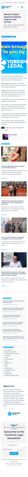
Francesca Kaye (6, 304)
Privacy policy (11, 463)
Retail (6, 130)
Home (5, 25)
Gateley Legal (4, 83)
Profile (6, 366)
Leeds (14, 127)
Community (7, 355)
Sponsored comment (9, 370)
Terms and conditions (11, 465)
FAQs (7, 463)
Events (6, 357)
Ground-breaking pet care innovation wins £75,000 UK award (14, 2)
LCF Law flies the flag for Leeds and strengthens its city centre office (12, 316)
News (9, 25)
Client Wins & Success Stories (12, 353)
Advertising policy (18, 463)
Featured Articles (8, 359)
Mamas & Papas (20, 127)
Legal (5, 361)
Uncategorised (8, 373)
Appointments (8, 350)
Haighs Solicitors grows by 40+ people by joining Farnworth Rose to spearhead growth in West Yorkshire (13, 324)
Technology (7, 372)
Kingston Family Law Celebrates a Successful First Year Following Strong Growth (12, 331)
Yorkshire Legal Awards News (11, 375)
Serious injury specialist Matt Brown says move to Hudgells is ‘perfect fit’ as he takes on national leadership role (14, 338)
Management (7, 362)
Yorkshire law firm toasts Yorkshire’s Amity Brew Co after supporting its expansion (13, 308)
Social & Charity (8, 368)
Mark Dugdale (6, 39)
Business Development (7, 36)
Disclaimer (19, 465)
